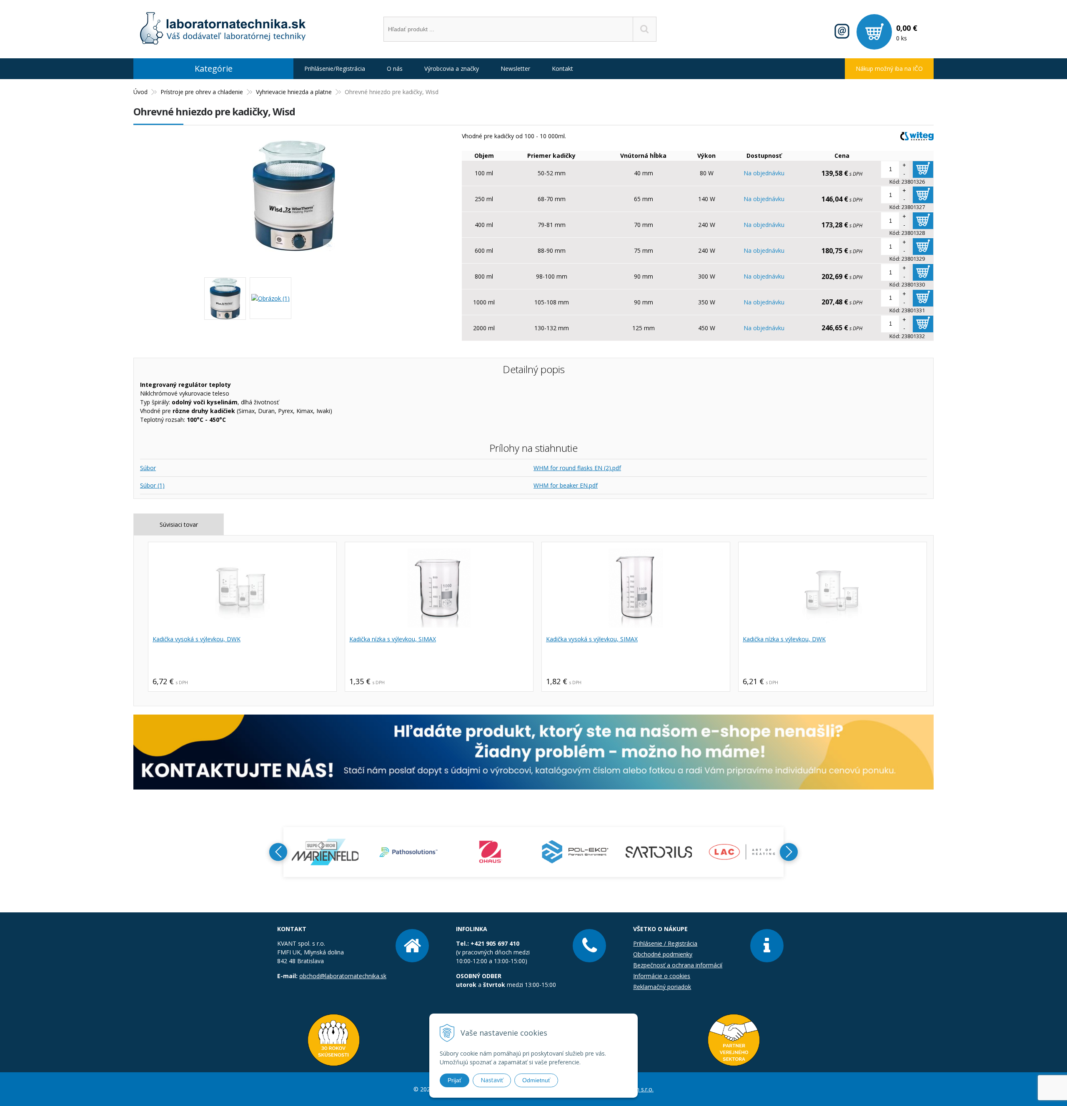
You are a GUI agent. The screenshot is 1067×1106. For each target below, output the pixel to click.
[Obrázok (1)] (270, 298)
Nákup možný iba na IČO (889, 68)
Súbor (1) (152, 485)
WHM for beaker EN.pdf (566, 485)
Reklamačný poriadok (662, 987)
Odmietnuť (536, 1080)
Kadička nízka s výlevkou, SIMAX (392, 639)
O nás (395, 68)
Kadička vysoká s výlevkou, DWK (196, 639)
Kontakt (562, 68)
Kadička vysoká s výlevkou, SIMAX (592, 639)
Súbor (148, 468)
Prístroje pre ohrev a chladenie (201, 92)
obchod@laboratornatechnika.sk (342, 976)
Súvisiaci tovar (179, 524)
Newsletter (515, 68)
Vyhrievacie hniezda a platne (294, 92)
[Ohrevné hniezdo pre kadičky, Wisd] (293, 247)
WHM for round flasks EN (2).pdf (577, 468)
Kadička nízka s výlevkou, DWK (784, 639)
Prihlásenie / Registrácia (665, 943)
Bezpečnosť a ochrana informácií (677, 965)
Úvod (140, 92)
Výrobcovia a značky (451, 68)
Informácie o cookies (661, 976)
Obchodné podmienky (662, 954)
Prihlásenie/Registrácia (334, 68)
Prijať (454, 1080)
